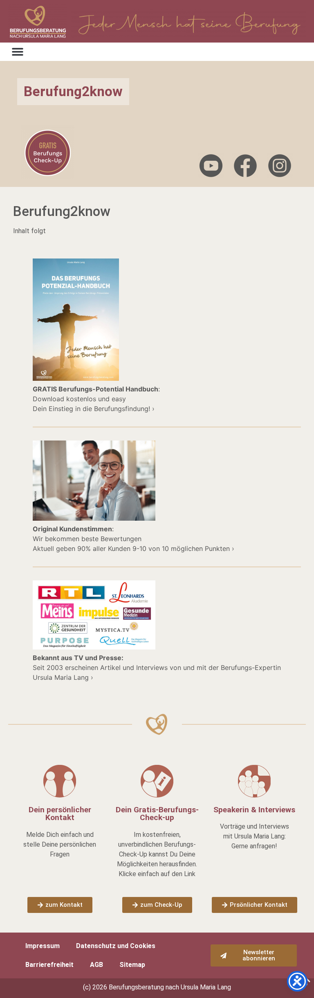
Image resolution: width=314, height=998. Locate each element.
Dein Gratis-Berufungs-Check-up (157, 813)
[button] (17, 52)
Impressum (42, 946)
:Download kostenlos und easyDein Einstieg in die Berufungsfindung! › (96, 399)
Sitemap (132, 965)
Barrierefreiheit (49, 965)
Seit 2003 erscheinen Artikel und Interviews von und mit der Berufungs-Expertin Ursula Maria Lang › (157, 667)
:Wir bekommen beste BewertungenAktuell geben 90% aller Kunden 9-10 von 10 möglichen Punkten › (133, 539)
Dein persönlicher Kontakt (60, 813)
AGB (96, 965)
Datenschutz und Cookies (115, 946)
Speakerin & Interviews (254, 809)
